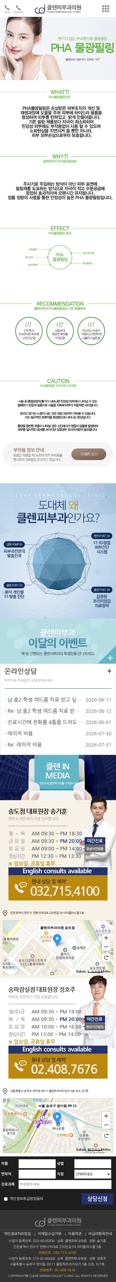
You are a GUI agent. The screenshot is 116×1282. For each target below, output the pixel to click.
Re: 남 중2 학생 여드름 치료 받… (43, 711)
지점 (60, 1174)
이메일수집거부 (49, 1234)
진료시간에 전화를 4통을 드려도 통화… (45, 722)
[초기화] (106, 957)
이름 (4, 1163)
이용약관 (75, 1234)
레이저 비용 (20, 733)
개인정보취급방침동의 (25, 1199)
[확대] (106, 937)
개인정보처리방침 (17, 1234)
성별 (60, 1163)
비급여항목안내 (100, 1234)
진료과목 (8, 1184)
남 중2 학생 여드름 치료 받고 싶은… (45, 699)
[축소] (106, 947)
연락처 (6, 1174)
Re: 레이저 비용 (25, 744)
